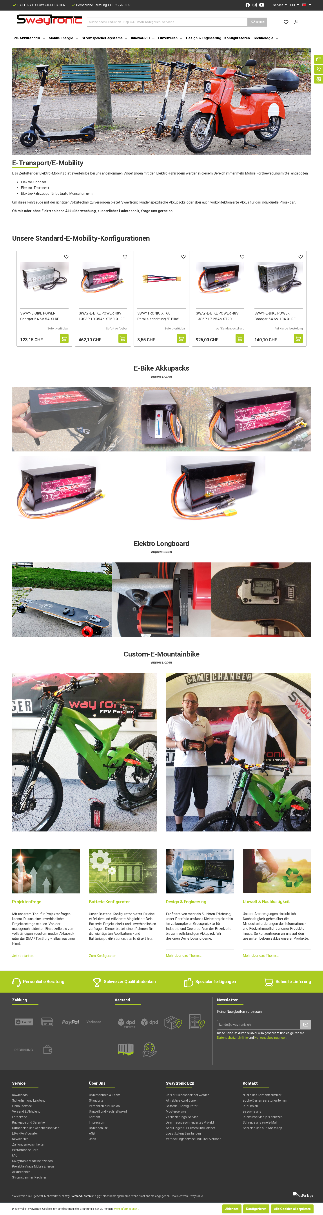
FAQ (15, 1155)
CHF (293, 5)
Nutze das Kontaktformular (262, 1095)
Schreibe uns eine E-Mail (260, 1122)
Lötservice (19, 1117)
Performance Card (25, 1150)
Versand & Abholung (26, 1111)
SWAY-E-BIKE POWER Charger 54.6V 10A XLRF (275, 315)
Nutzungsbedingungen (270, 1037)
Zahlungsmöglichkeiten (28, 1144)
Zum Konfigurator (102, 956)
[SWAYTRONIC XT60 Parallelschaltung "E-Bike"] (161, 278)
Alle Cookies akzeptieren (292, 1209)
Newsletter (20, 1139)
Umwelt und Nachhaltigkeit (108, 1111)
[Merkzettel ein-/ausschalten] (66, 257)
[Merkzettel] (286, 22)
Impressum (97, 1122)
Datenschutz (98, 1128)
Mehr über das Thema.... (184, 955)
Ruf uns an (250, 1106)
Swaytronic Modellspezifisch (32, 1161)
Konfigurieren (256, 1209)
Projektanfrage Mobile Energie (33, 1166)
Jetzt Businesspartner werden (187, 1095)
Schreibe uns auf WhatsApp (262, 1128)
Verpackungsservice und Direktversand (193, 1139)
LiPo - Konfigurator (25, 1133)
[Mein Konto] (296, 22)
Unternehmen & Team (104, 1095)
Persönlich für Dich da (104, 1106)
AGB (92, 1133)
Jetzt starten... (23, 956)
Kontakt (94, 1117)
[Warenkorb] (304, 20)
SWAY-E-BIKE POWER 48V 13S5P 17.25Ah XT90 (217, 315)
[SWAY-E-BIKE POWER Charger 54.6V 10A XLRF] (278, 278)
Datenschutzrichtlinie (232, 1037)
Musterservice (176, 1111)
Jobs (92, 1139)
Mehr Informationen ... (127, 1208)
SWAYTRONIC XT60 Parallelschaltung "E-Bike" (158, 315)
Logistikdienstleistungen (183, 1133)
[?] (64, 338)
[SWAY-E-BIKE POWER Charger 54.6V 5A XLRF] (44, 278)
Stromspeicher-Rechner (29, 1177)
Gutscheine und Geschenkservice (35, 1128)
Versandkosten (81, 1196)
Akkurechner (21, 1172)
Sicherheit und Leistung (28, 1100)
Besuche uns (252, 1111)
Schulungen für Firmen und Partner (190, 1128)
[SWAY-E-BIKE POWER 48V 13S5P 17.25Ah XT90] (220, 278)
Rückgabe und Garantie (28, 1122)
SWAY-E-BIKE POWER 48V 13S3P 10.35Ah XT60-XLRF (102, 315)
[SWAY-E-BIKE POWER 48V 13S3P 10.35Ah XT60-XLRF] (103, 278)
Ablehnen (232, 1209)
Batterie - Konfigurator (182, 1106)
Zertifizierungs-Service (182, 1117)
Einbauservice (22, 1106)
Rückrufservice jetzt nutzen (263, 1117)
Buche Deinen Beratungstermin (265, 1100)
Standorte (96, 1100)
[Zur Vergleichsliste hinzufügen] (55, 338)
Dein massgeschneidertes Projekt (190, 1122)
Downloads (20, 1095)
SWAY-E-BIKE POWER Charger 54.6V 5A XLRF (39, 315)
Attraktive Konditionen (182, 1100)
